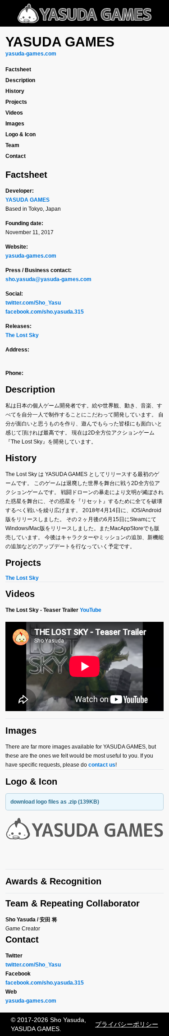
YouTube (90, 610)
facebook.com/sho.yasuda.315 (44, 312)
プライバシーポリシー (126, 1024)
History (14, 91)
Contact (15, 156)
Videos (14, 113)
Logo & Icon (20, 134)
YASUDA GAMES (27, 200)
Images (14, 123)
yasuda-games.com (30, 54)
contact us (101, 765)
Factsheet (18, 69)
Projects (16, 102)
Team (12, 145)
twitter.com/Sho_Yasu (33, 303)
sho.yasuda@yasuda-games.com (48, 279)
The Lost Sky (22, 335)
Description (20, 80)
